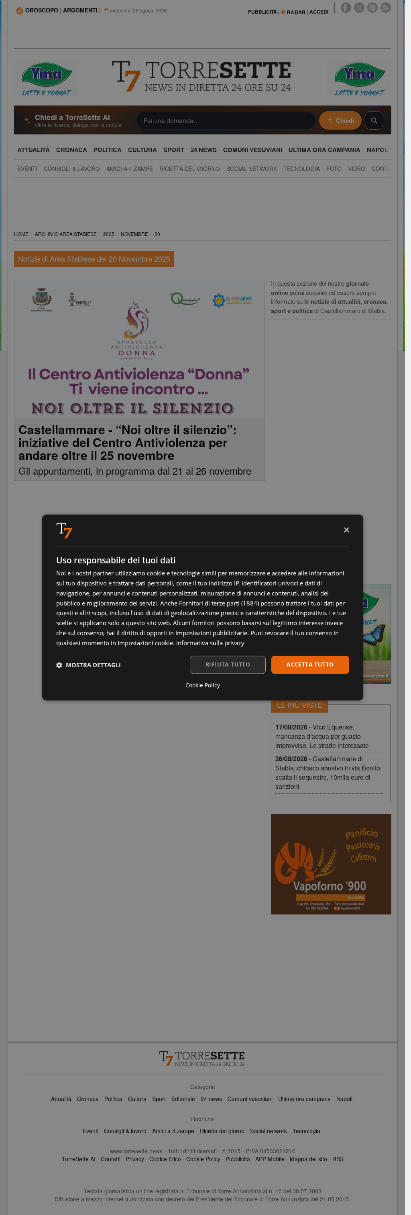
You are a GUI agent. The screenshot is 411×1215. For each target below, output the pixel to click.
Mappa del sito (308, 1159)
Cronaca (88, 1099)
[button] (88, 664)
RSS (338, 1159)
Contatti (110, 1159)
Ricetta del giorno (222, 1131)
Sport (159, 1099)
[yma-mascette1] (359, 78)
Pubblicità (238, 1159)
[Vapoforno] (331, 864)
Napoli (344, 1099)
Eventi (90, 1131)
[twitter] (359, 7)
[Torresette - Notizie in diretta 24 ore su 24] (202, 1058)
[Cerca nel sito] (374, 120)
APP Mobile (270, 1159)
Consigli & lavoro (125, 1131)
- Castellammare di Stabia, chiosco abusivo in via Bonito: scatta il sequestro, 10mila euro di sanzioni (328, 772)
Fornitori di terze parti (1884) (219, 603)
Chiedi (345, 120)
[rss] (385, 7)
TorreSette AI (79, 1159)
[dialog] (202, 607)
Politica (113, 1099)
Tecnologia (306, 1131)
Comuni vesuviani (250, 1099)
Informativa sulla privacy (210, 643)
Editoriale (183, 1099)
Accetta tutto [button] (310, 664)
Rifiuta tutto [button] (228, 664)
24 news (211, 1099)
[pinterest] (372, 7)
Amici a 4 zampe (173, 1131)
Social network (268, 1131)
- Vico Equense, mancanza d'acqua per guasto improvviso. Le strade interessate (322, 736)
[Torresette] (202, 76)
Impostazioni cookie (145, 643)
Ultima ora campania (304, 1099)
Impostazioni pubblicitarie (211, 633)
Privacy (135, 1159)
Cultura (137, 1099)
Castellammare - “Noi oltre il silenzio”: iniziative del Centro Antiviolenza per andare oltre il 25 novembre (127, 442)
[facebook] (346, 7)
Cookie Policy (203, 1159)
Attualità (61, 1099)
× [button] (346, 530)
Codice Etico (165, 1159)
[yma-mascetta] (46, 78)
